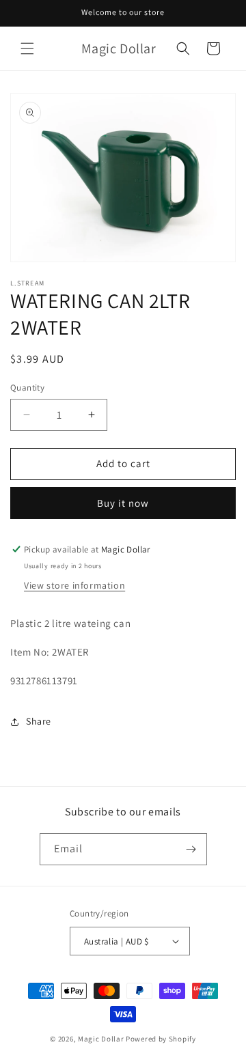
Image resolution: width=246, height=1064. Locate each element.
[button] (27, 48)
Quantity (27, 387)
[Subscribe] (191, 849)
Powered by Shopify (161, 1039)
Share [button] (38, 721)
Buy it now (123, 502)
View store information (74, 585)
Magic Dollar (101, 1039)
